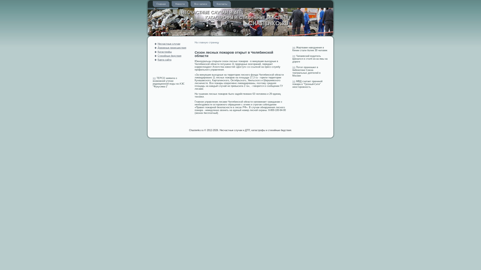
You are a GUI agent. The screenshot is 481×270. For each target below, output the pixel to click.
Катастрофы (165, 51)
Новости (180, 4)
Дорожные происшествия (172, 47)
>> (154, 78)
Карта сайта (164, 59)
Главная (161, 4)
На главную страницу (207, 42)
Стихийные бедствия (169, 55)
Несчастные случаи (169, 43)
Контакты (222, 4)
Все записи (200, 4)
